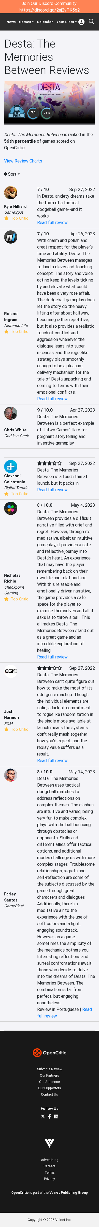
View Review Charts (23, 161)
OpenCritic (20, 1192)
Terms (50, 1172)
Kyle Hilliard (15, 206)
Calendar (45, 22)
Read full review (52, 222)
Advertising (49, 1160)
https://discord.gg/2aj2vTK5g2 (50, 10)
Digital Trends (16, 487)
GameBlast (14, 905)
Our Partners (49, 1075)
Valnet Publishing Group (69, 1192)
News (11, 22)
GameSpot (13, 212)
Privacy (49, 1179)
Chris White (15, 430)
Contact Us (49, 1094)
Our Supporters (49, 1088)
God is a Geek (16, 435)
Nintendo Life (16, 325)
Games (25, 22)
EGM (8, 723)
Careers (49, 1166)
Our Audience (49, 1082)
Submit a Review (49, 1069)
